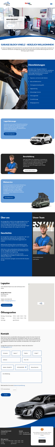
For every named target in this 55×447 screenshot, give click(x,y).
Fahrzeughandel (34, 95)
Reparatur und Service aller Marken (39, 78)
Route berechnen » (6, 305)
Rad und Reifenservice (35, 81)
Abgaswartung (33, 88)
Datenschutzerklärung (19, 385)
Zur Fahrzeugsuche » (10, 133)
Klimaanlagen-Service (35, 92)
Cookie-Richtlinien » (42, 437)
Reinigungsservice (34, 102)
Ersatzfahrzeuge (34, 99)
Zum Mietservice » (9, 197)
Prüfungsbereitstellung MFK (37, 85)
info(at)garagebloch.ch (9, 300)
